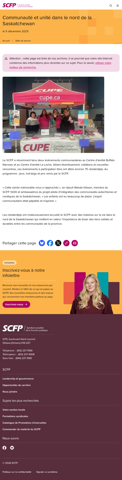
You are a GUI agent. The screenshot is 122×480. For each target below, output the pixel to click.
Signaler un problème (47, 471)
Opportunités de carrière (17, 385)
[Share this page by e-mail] (74, 243)
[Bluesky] (12, 447)
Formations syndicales (15, 416)
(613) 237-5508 (26, 354)
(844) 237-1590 (24, 358)
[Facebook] (4, 447)
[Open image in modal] (61, 115)
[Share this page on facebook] (50, 243)
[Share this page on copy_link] (66, 243)
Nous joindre (10, 391)
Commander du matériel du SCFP (22, 429)
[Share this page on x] (58, 243)
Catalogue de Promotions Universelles (24, 423)
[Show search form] (110, 5)
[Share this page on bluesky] (42, 243)
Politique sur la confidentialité (17, 471)
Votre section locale (14, 410)
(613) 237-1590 (25, 350)
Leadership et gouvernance (18, 378)
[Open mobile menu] (117, 5)
